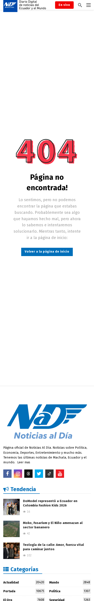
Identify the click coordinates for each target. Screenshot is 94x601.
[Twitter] (39, 473)
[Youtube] (60, 473)
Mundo (69, 582)
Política (69, 591)
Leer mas (23, 462)
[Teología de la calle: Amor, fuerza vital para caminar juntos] (11, 551)
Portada (23, 591)
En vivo (64, 5)
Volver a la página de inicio (47, 251)
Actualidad (23, 582)
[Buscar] (80, 5)
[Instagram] (18, 473)
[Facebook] (7, 473)
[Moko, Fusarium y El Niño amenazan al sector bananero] (11, 529)
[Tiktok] (49, 473)
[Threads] (28, 473)
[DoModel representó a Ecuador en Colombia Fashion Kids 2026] (11, 507)
